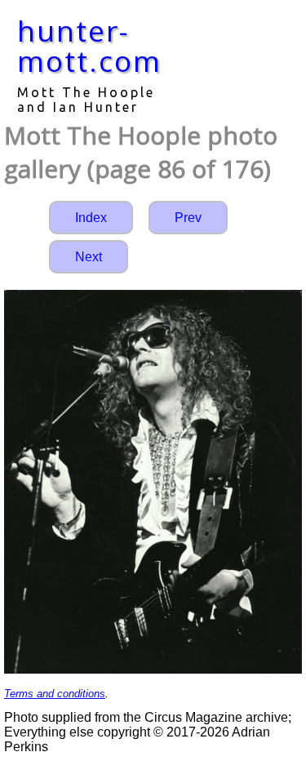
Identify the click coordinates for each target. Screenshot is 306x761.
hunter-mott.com (89, 45)
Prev (188, 218)
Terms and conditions (54, 694)
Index (91, 218)
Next (88, 257)
